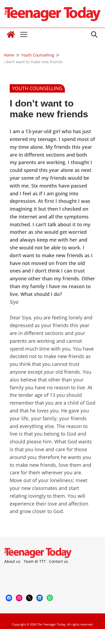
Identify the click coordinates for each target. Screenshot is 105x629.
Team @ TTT (35, 561)
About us (12, 561)
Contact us (58, 561)
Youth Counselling (37, 88)
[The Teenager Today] (10, 34)
